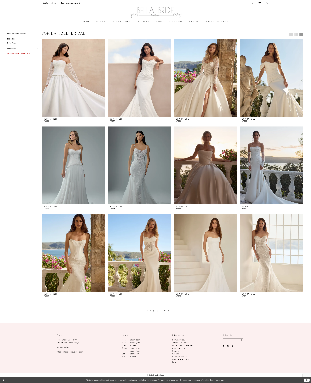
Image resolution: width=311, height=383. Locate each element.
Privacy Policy (178, 340)
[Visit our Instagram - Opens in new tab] (228, 346)
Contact (175, 351)
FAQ (174, 362)
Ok (307, 380)
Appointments (178, 348)
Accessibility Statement (183, 345)
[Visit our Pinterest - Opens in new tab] (232, 346)
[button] (266, 3)
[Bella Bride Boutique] (155, 12)
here (223, 380)
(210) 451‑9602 (63, 347)
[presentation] (73, 78)
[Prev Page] (144, 311)
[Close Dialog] (3, 380)
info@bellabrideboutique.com (70, 352)
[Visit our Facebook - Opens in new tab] (223, 346)
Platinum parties (179, 357)
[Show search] (252, 3)
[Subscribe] (241, 340)
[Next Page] (168, 311)
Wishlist (175, 354)
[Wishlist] (259, 3)
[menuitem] (49, 3)
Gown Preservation (180, 359)
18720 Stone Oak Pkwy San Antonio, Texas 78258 (68, 341)
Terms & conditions (181, 343)
